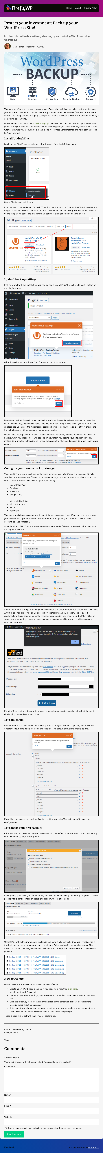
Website (8, 1117)
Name (7, 1095)
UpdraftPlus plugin (41, 123)
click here (72, 989)
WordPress (93, 1147)
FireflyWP (9, 1147)
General (36, 1029)
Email (7, 1106)
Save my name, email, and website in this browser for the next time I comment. (45, 1128)
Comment (9, 1066)
